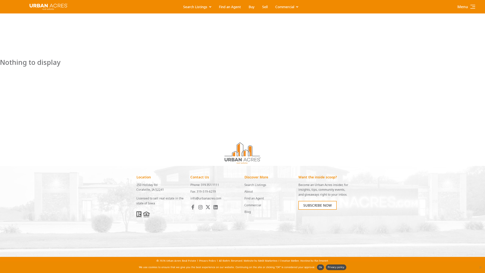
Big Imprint (321, 261)
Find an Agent (230, 7)
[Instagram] (200, 207)
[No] (480, 267)
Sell (265, 7)
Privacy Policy (207, 261)
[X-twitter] (208, 207)
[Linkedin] (215, 207)
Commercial (284, 7)
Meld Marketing (267, 261)
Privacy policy (336, 267)
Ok (320, 267)
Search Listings (195, 7)
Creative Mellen (289, 261)
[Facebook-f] (192, 207)
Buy (252, 7)
